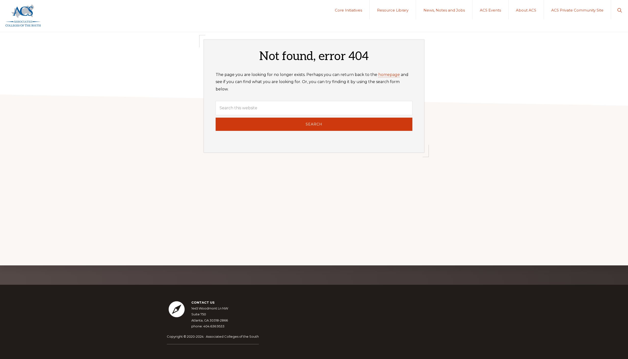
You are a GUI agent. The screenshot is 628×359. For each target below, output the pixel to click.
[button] (619, 9)
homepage (389, 74)
